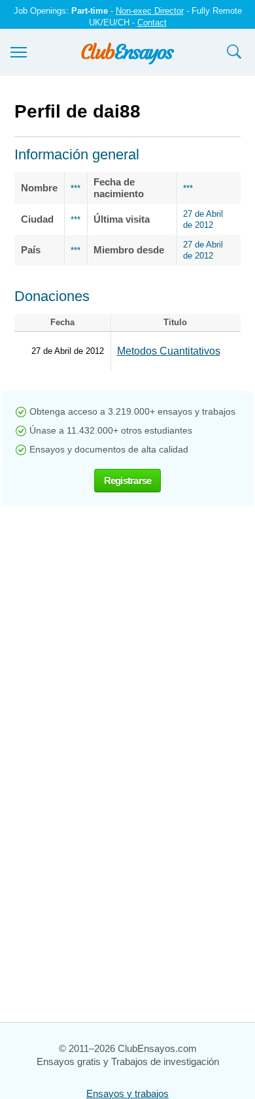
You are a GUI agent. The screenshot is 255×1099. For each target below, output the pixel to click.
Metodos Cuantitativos (168, 351)
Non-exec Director (150, 11)
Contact (152, 22)
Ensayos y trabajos (127, 1093)
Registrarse (128, 480)
